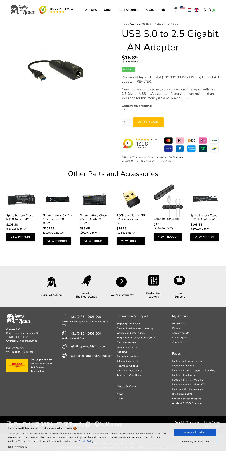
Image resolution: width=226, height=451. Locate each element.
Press (120, 398)
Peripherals (178, 157)
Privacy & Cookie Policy (129, 370)
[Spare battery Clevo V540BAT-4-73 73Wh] (94, 186)
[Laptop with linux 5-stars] (57, 12)
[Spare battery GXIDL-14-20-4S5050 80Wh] (57, 186)
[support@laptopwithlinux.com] (66, 355)
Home (125, 24)
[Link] (164, 10)
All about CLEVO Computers (187, 403)
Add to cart (148, 122)
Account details (180, 333)
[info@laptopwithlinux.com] (66, 346)
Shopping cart (180, 337)
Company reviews (127, 347)
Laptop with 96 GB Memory (187, 380)
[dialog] (113, 437)
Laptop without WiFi (183, 375)
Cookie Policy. (86, 441)
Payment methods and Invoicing (135, 328)
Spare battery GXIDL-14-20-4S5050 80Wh (57, 219)
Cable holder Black (166, 219)
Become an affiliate (127, 356)
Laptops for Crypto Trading (187, 361)
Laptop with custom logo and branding (193, 370)
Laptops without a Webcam (187, 389)
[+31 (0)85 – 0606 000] (66, 317)
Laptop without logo (183, 365)
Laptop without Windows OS (188, 384)
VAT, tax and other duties (131, 333)
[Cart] (212, 10)
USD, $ (176, 10)
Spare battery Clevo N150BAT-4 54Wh (19, 217)
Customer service (126, 342)
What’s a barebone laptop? (187, 398)
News (120, 394)
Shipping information (128, 323)
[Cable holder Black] (168, 186)
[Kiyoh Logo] (43, 10)
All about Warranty (127, 361)
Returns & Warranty (128, 365)
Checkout (177, 342)
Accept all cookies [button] (195, 432)
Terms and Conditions (129, 375)
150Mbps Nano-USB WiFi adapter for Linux (131, 219)
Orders (176, 328)
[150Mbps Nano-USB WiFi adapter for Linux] (131, 186)
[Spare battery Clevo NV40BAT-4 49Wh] (205, 186)
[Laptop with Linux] (22, 10)
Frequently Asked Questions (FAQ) (136, 337)
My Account (178, 323)
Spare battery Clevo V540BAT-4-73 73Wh (93, 219)
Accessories (136, 24)
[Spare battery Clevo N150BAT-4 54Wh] (21, 186)
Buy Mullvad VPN (182, 394)
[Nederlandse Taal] (190, 10)
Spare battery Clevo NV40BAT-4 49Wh (203, 217)
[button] (205, 9)
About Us (122, 351)
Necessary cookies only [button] (195, 441)
